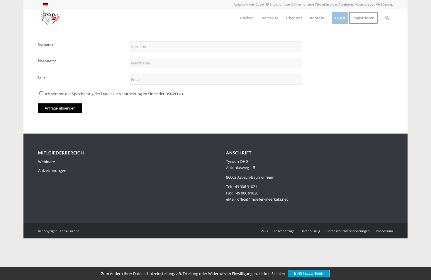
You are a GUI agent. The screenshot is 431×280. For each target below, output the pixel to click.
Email (42, 77)
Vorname (45, 44)
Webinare (46, 161)
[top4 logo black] (49, 18)
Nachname (47, 60)
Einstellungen (309, 274)
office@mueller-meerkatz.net (262, 199)
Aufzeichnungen (52, 170)
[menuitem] (246, 18)
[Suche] (387, 18)
